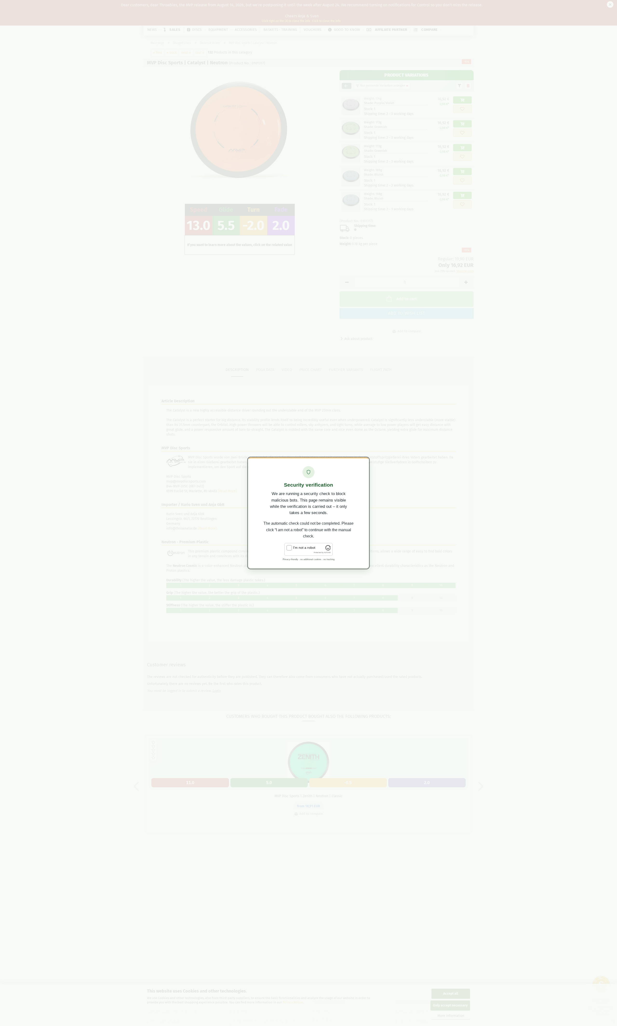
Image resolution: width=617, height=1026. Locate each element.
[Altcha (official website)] (328, 549)
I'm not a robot (304, 547)
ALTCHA (327, 552)
